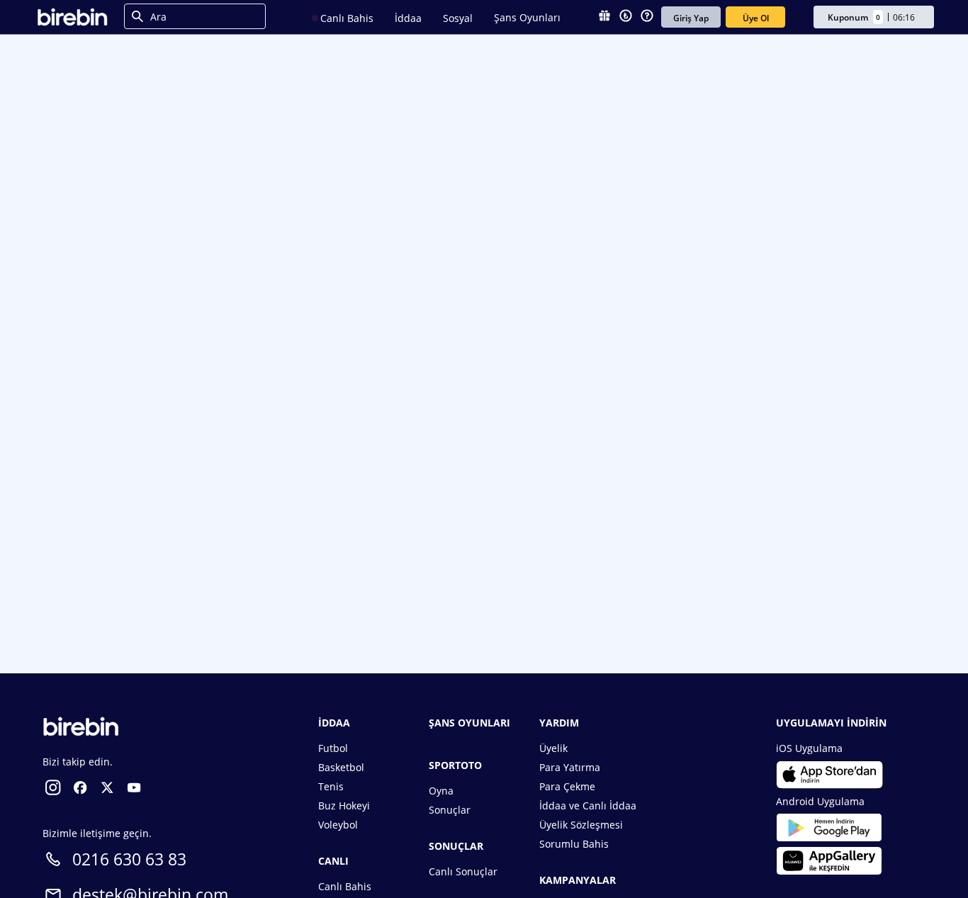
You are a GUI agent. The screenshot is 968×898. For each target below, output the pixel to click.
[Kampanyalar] (604, 17)
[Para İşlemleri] (626, 17)
